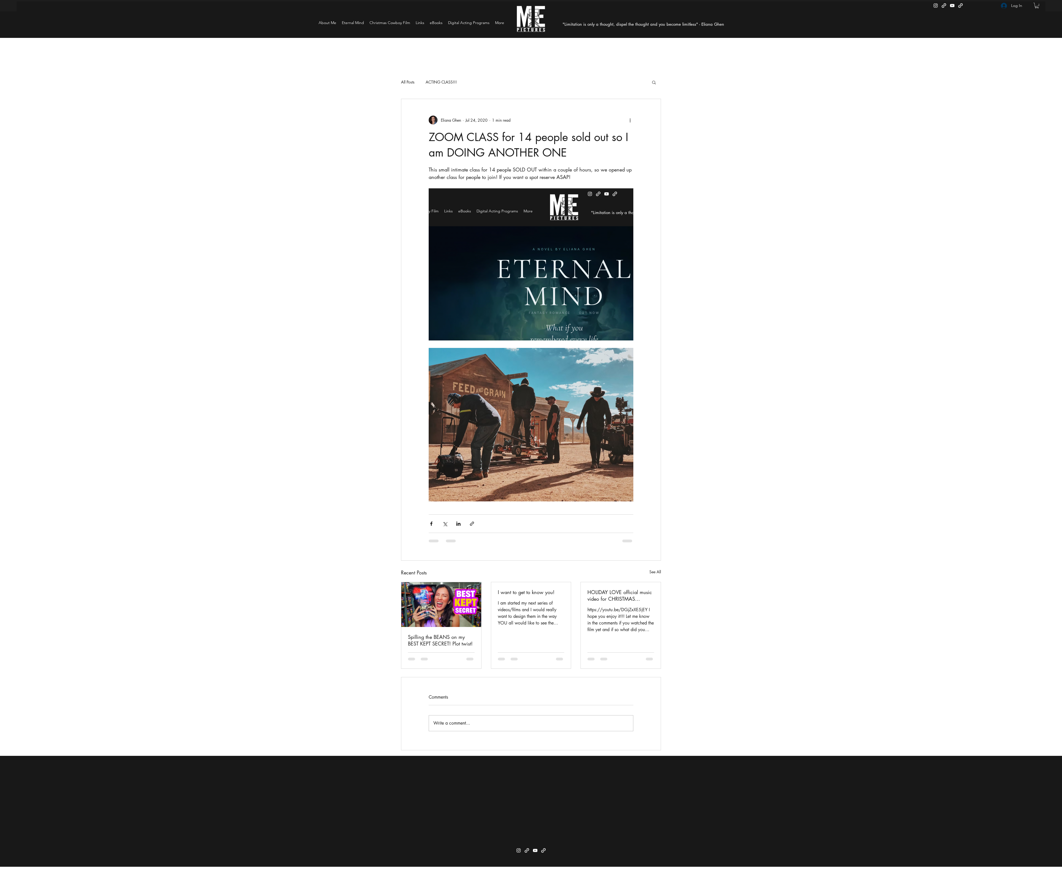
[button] (1037, 5)
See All (655, 571)
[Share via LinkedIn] (458, 523)
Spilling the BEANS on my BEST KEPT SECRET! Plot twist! (440, 640)
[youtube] (952, 5)
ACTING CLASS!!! (441, 82)
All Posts (408, 82)
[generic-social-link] (944, 5)
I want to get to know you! (526, 592)
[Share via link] (472, 523)
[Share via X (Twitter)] (444, 523)
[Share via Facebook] (431, 523)
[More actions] (630, 120)
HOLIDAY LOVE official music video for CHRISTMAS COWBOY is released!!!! (619, 595)
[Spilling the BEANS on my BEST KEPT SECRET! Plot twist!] (441, 604)
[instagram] (935, 5)
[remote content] (531, 264)
